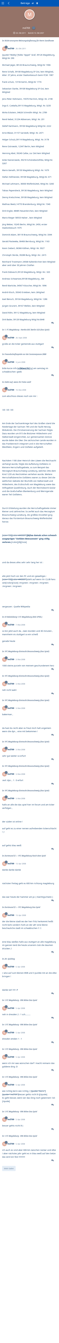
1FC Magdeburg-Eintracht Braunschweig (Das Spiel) (27, 651)
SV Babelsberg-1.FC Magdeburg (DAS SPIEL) (23, 617)
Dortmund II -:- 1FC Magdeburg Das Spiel (22, 907)
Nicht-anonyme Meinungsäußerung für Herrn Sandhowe (29, 40)
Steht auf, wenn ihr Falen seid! (18, 382)
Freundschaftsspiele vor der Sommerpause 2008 (25, 354)
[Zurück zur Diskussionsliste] (9, 3)
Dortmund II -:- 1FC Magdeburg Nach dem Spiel (25, 855)
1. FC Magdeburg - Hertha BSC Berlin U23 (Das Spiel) (27, 329)
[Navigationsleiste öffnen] (3, 3)
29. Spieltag (10, 959)
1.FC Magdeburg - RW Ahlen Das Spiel (21, 1000)
